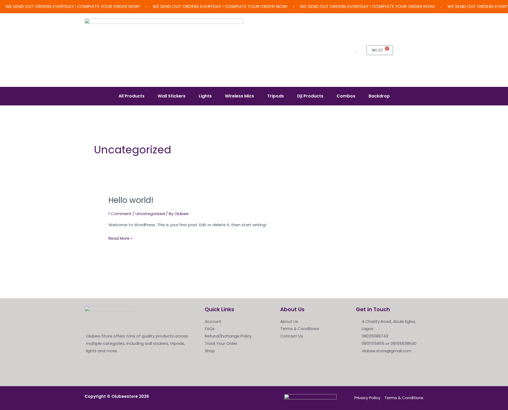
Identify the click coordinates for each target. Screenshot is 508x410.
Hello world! (131, 200)
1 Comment (119, 213)
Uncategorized (150, 213)
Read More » (120, 238)
